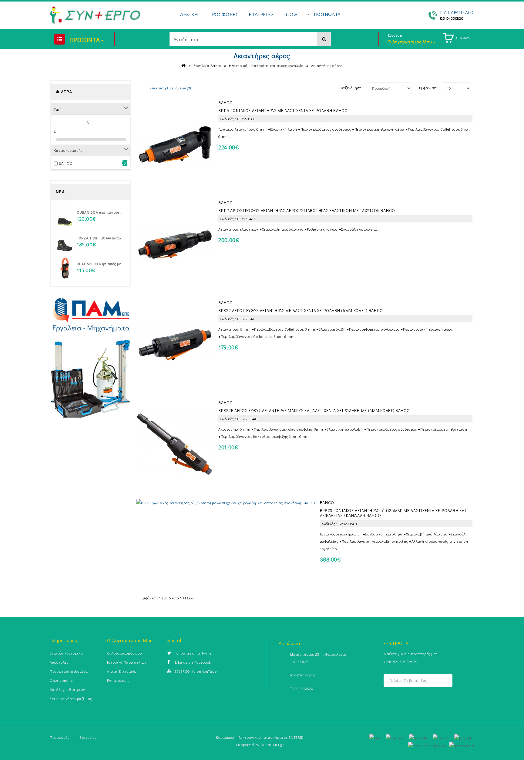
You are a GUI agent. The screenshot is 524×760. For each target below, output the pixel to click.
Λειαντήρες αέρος (326, 65)
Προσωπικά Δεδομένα (69, 671)
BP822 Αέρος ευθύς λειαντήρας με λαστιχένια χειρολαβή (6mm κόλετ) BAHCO (300, 310)
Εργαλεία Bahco (207, 65)
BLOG (290, 14)
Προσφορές (59, 737)
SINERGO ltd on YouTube (195, 671)
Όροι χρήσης (61, 680)
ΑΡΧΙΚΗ (189, 14)
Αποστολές (59, 662)
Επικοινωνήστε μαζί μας (71, 698)
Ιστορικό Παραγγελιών (126, 662)
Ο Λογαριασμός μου (124, 653)
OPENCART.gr (272, 744)
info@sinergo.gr (303, 674)
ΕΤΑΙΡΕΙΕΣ (261, 14)
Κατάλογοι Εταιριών (67, 689)
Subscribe (440, 680)
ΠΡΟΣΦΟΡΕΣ (223, 14)
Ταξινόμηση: (351, 87)
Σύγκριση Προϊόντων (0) (170, 87)
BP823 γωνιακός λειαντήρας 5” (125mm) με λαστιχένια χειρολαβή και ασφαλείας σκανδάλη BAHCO (393, 513)
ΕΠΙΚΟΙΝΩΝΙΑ (324, 14)
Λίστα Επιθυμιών (122, 671)
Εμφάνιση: (428, 87)
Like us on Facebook (192, 662)
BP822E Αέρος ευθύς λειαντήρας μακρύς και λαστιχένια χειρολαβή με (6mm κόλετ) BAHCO (314, 410)
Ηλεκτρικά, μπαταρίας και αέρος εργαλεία (266, 65)
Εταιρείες (87, 737)
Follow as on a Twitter (194, 653)
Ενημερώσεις (118, 680)
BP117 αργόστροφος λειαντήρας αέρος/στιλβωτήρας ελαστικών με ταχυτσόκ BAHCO (306, 210)
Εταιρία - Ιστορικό (66, 653)
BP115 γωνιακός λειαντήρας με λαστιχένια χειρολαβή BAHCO (283, 110)
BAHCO (66, 162)
